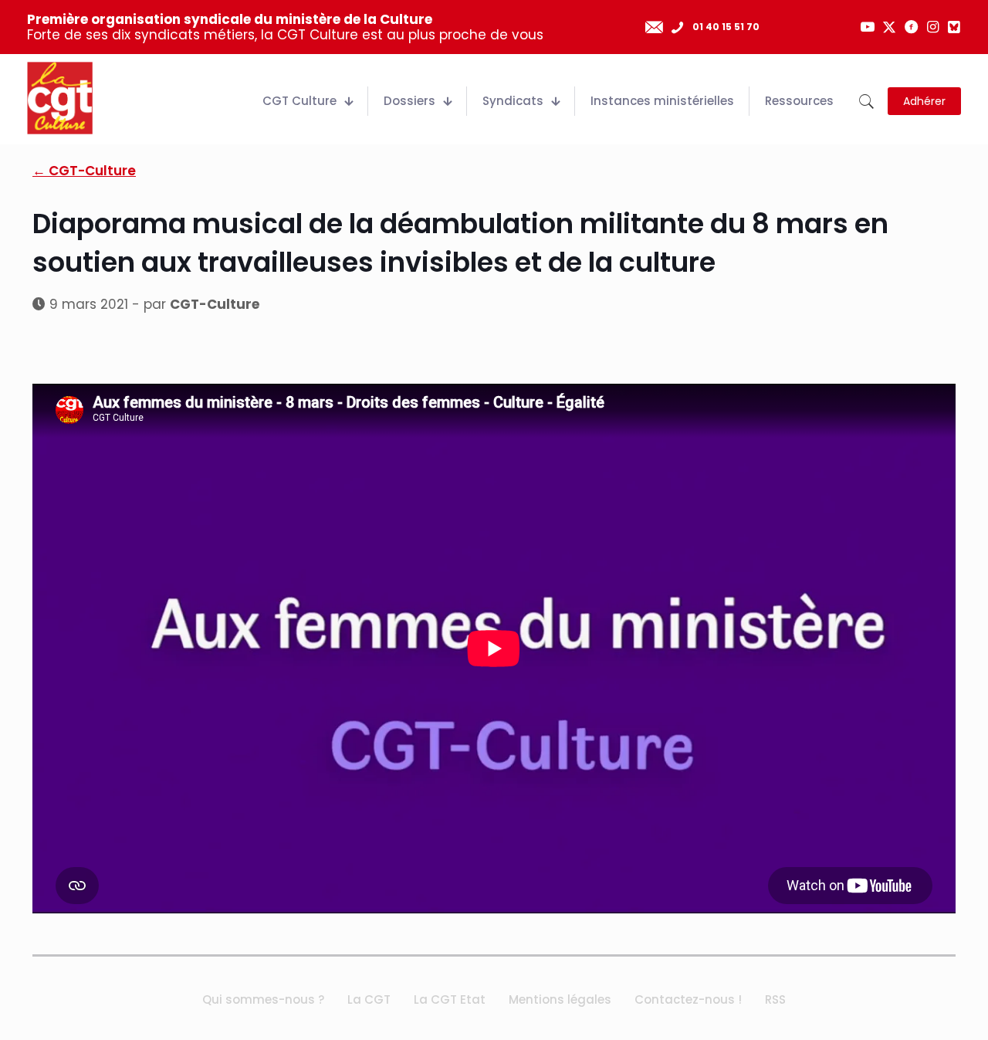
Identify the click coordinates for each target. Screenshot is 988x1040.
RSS (775, 999)
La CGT (369, 999)
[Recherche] (866, 101)
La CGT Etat (450, 999)
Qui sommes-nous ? (263, 999)
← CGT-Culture (84, 170)
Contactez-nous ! (688, 999)
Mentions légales (560, 999)
